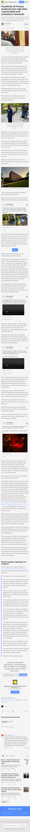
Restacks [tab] (11, 721)
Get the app (15, 692)
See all (4, 801)
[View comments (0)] (9, 784)
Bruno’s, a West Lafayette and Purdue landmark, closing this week (10, 761)
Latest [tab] (6, 755)
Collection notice (25, 821)
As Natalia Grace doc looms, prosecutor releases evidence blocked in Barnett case (10, 775)
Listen (26, 24)
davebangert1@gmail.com (8, 700)
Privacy (14, 821)
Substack (8, 829)
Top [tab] (3, 755)
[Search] (27, 755)
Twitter (22, 700)
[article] (15, 765)
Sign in (27, 2)
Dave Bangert (8, 23)
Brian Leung (7, 735)
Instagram (4, 702)
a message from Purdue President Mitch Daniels (14, 568)
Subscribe (21, 2)
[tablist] (7, 721)
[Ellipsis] (28, 735)
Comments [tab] (4, 721)
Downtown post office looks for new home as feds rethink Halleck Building (11, 789)
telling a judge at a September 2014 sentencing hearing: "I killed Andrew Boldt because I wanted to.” (14, 505)
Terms (18, 821)
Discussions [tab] (12, 755)
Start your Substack (11, 825)
